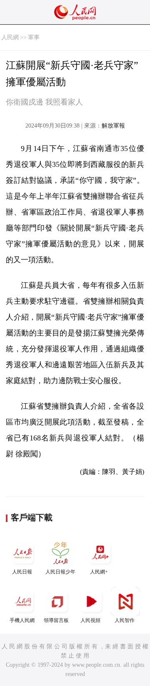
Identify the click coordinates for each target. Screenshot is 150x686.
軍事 (34, 37)
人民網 (10, 37)
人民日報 (22, 572)
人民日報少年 (60, 572)
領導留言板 (56, 620)
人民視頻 (90, 620)
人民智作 (125, 620)
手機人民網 (22, 620)
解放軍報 (113, 126)
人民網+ (99, 572)
